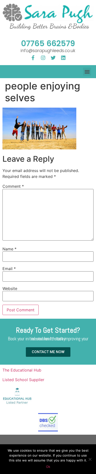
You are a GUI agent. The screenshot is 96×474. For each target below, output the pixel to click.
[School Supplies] (17, 404)
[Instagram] (43, 58)
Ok (48, 467)
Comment (13, 186)
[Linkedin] (63, 58)
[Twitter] (53, 58)
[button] (87, 72)
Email (9, 269)
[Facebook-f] (33, 58)
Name (9, 249)
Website (9, 288)
